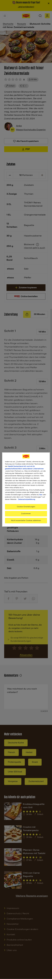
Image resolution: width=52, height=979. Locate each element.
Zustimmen (26, 513)
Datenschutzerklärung (26, 499)
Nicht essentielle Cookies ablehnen (26, 520)
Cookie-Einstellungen (26, 507)
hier (40, 495)
